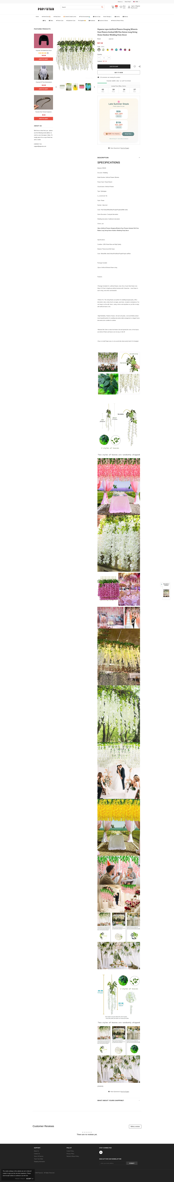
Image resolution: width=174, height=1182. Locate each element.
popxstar (111, 39)
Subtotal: (99, 61)
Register (138, 6)
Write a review (135, 1126)
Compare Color (89, 77)
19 (101, 77)
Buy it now (119, 72)
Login (132, 6)
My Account (134, 8)
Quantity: (99, 54)
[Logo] (46, 9)
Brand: (99, 39)
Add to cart (43, 59)
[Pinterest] (100, 1152)
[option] (75, 54)
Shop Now (128, 134)
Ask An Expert (125, 148)
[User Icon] (129, 7)
